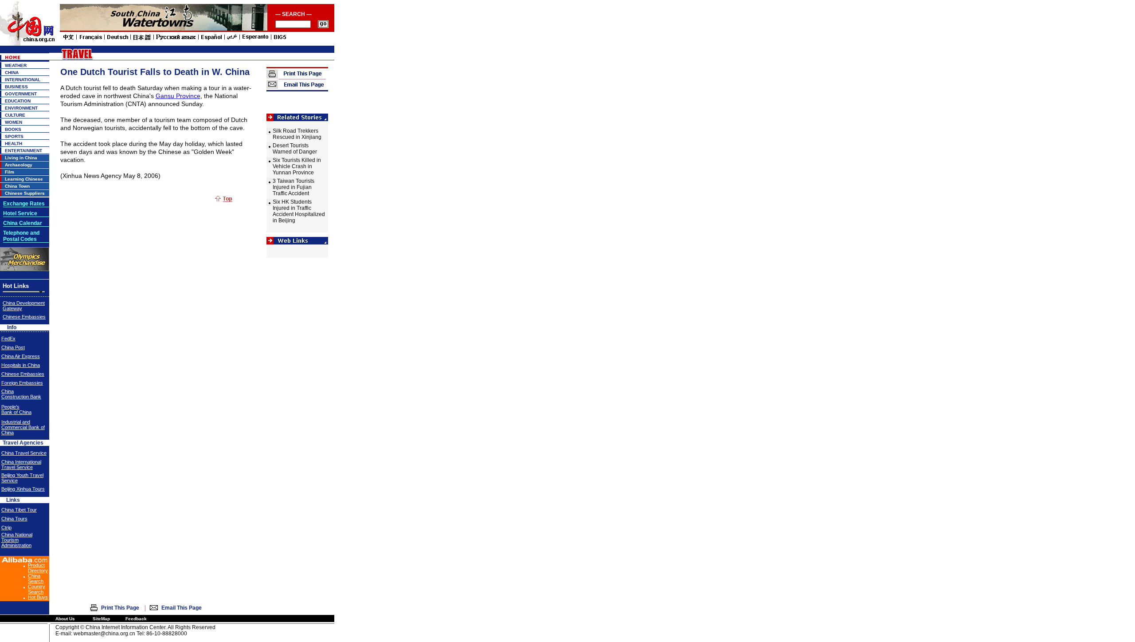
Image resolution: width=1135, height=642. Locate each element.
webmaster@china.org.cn (104, 633)
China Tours (14, 518)
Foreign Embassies (22, 383)
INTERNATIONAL (22, 79)
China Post (13, 347)
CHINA (12, 72)
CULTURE (15, 115)
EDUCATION (18, 100)
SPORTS (14, 136)
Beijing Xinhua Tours (23, 489)
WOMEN (13, 122)
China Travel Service (24, 453)
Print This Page (120, 608)
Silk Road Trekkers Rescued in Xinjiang (297, 134)
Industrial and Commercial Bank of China (23, 427)
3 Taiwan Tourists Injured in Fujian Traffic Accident (293, 187)
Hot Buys (38, 597)
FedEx (8, 338)
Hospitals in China (20, 365)
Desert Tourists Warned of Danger (295, 148)
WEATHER (16, 65)
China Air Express (20, 356)
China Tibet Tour (19, 509)
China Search (35, 578)
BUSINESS (16, 86)
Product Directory (38, 568)
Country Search (36, 589)
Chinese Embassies (24, 316)
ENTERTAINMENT (23, 150)
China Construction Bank (21, 394)
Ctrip (6, 527)
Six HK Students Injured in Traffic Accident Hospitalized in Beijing (299, 211)
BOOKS (13, 129)
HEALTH (13, 143)
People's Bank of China (16, 409)
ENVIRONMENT (21, 108)
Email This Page (181, 608)
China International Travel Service (21, 464)
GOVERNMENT (21, 93)
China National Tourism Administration (16, 540)
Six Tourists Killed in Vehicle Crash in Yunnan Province (297, 166)
